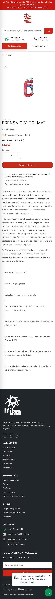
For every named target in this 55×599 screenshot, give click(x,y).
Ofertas (6, 484)
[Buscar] (48, 31)
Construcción (9, 447)
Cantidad (5, 150)
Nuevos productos (11, 480)
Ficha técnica (9, 492)
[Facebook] (5, 435)
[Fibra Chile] (27, 18)
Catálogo (7, 488)
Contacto (7, 517)
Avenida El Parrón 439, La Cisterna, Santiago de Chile (18, 541)
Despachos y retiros (12, 508)
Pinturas (6, 455)
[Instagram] (11, 435)
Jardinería (7, 464)
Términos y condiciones (13, 496)
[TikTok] (17, 435)
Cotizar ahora (14, 46)
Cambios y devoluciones (14, 513)
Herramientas (9, 459)
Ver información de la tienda (17, 184)
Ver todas (7, 468)
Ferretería (7, 451)
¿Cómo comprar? (40, 46)
